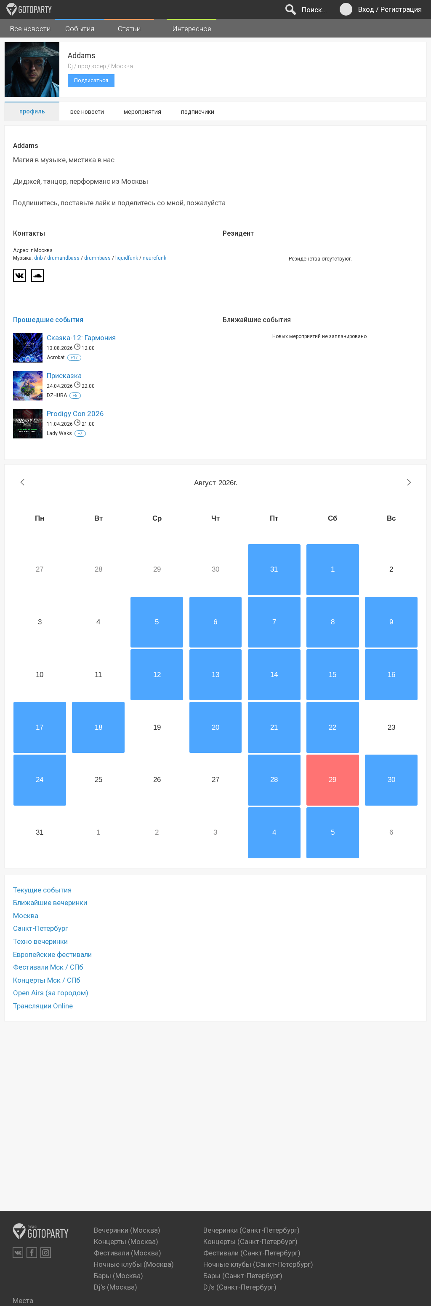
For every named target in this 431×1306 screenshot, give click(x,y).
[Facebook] (32, 1252)
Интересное (191, 28)
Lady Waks (59, 433)
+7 (80, 433)
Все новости (30, 28)
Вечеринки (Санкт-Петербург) (251, 1230)
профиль (32, 111)
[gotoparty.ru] (29, 9)
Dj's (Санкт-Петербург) (240, 1287)
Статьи (129, 28)
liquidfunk (126, 258)
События (79, 28)
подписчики (197, 111)
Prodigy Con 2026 (75, 413)
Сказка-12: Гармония (81, 337)
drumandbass (63, 258)
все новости (87, 111)
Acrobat (56, 357)
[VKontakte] (18, 1252)
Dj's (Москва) (115, 1287)
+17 (74, 357)
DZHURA (57, 395)
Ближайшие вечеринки (50, 902)
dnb (38, 258)
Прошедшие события (48, 320)
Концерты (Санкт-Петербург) (250, 1241)
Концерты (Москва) (126, 1241)
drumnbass (97, 258)
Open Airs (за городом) (50, 993)
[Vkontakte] (19, 278)
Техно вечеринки (40, 941)
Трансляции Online (43, 1006)
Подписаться (91, 80)
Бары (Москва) (118, 1275)
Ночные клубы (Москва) (134, 1264)
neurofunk (154, 258)
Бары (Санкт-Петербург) (242, 1275)
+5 (75, 395)
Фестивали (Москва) (127, 1253)
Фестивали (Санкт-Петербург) (252, 1253)
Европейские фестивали (52, 954)
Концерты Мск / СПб (46, 980)
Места (23, 1300)
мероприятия (142, 111)
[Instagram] (45, 1252)
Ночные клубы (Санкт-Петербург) (258, 1264)
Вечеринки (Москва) (127, 1230)
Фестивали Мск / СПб (48, 967)
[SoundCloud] (37, 278)
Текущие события (42, 890)
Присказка (64, 375)
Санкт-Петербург (40, 928)
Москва (25, 915)
